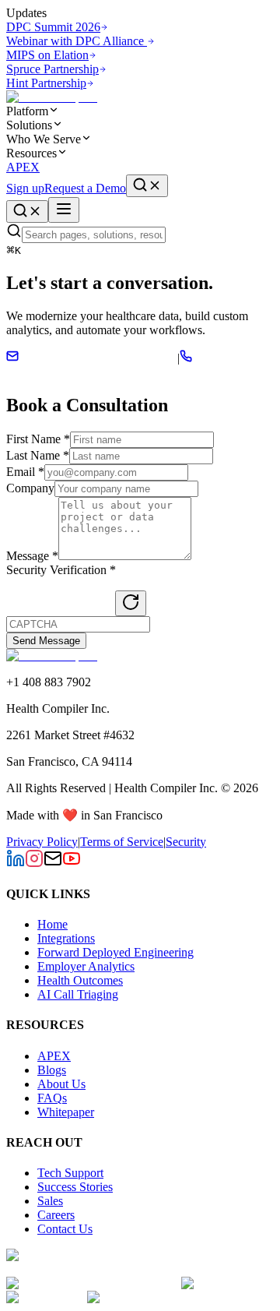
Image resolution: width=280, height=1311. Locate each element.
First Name (38, 439)
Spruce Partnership (52, 69)
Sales (50, 1200)
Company (30, 488)
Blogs (51, 1070)
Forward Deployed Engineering (115, 952)
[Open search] (147, 185)
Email (25, 471)
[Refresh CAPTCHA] (130, 603)
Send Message (46, 641)
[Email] (53, 863)
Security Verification (61, 569)
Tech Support (70, 1172)
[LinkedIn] (15, 863)
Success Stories (75, 1186)
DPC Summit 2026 (53, 26)
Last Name (37, 455)
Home (52, 924)
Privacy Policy (42, 841)
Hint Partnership (46, 83)
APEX (23, 167)
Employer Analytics (86, 966)
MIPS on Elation (47, 55)
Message (32, 555)
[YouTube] (71, 863)
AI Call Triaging (77, 994)
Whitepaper (65, 1112)
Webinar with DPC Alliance (76, 41)
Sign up (25, 188)
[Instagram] (34, 863)
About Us (61, 1084)
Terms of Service (121, 841)
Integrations (66, 938)
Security (186, 841)
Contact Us (65, 1228)
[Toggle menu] (63, 210)
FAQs (52, 1098)
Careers (56, 1214)
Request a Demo (85, 188)
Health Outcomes (80, 980)
